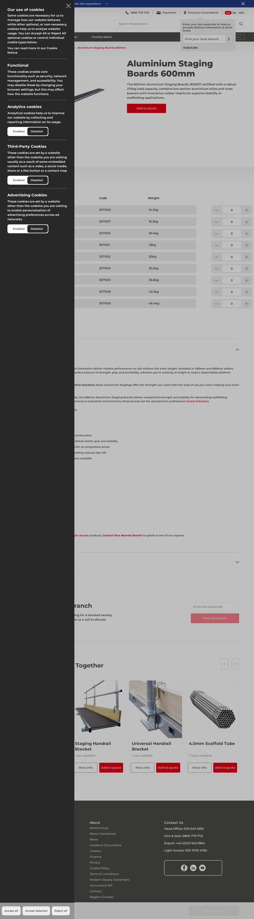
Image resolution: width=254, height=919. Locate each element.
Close (68, 4)
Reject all (60, 911)
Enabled (19, 131)
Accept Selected (36, 911)
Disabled (37, 131)
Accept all (11, 911)
